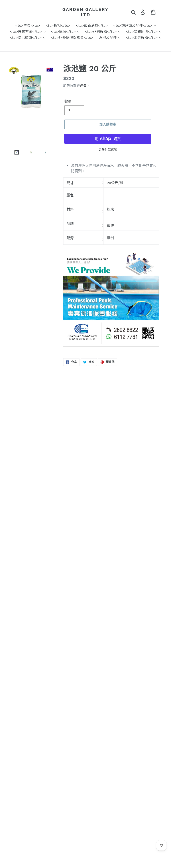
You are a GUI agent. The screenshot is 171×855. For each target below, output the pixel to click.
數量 (67, 101)
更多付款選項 (107, 149)
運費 (83, 85)
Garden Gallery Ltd (85, 12)
